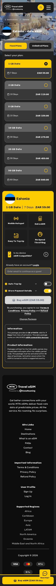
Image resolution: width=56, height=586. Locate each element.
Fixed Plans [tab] (16, 45)
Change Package (28, 319)
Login (36, 265)
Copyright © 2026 (28, 555)
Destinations (28, 433)
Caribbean (28, 515)
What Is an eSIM (28, 438)
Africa (28, 511)
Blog (28, 452)
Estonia (26, 19)
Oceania (28, 538)
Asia (28, 525)
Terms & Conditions (28, 467)
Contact (28, 447)
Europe (28, 520)
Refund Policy (28, 476)
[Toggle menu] (48, 8)
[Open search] (41, 7)
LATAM (28, 529)
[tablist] (28, 45)
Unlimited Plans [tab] (40, 45)
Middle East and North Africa (28, 543)
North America (28, 534)
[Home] (14, 7)
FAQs (28, 443)
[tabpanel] (28, 122)
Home (28, 429)
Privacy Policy (28, 310)
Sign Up (28, 491)
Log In (28, 496)
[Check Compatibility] (45, 254)
